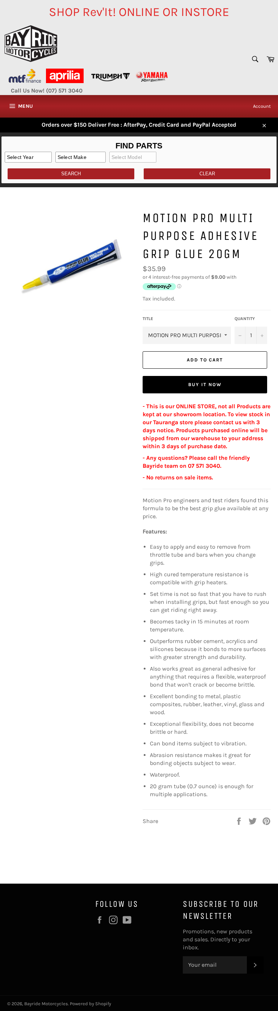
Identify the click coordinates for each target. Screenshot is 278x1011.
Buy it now (205, 384)
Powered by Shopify (90, 1003)
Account (262, 106)
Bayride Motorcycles (46, 1003)
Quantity (245, 318)
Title (148, 318)
